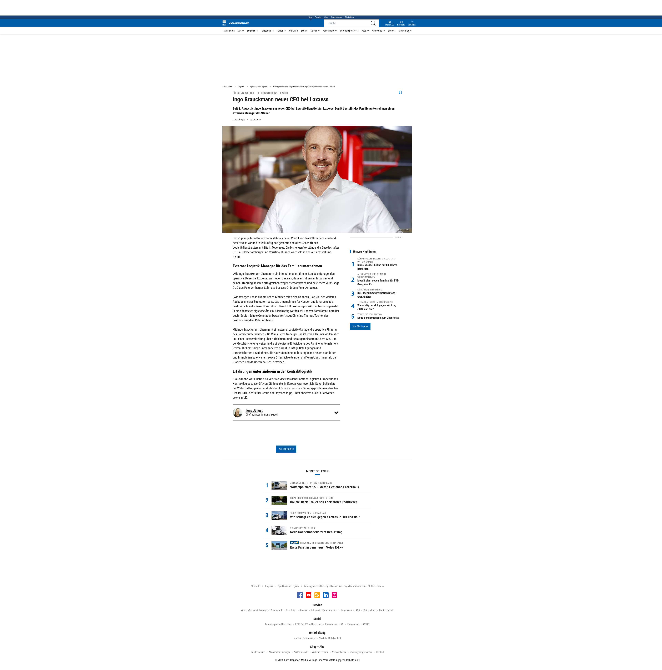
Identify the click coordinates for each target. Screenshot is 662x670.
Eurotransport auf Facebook (278, 624)
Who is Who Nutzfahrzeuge (254, 610)
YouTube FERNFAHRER (330, 638)
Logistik (251, 30)
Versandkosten (339, 652)
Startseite (255, 586)
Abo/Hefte (377, 30)
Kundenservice (336, 17)
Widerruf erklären (320, 652)
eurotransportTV (348, 30)
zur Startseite (286, 449)
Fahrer (280, 30)
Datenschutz (369, 610)
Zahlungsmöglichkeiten (361, 652)
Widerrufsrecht (301, 652)
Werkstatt (293, 30)
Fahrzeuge (266, 30)
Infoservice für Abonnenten (324, 610)
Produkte (318, 17)
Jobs (364, 30)
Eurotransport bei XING (358, 624)
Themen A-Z (276, 610)
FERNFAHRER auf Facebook (308, 624)
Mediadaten (349, 17)
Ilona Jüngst (239, 119)
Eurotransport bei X (334, 624)
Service (313, 30)
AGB (358, 610)
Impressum (346, 610)
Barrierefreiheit (386, 610)
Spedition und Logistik (288, 586)
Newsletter (291, 610)
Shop (326, 17)
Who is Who (328, 30)
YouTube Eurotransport (304, 638)
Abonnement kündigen (279, 652)
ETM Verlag (403, 30)
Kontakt (304, 610)
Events (304, 30)
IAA (239, 30)
